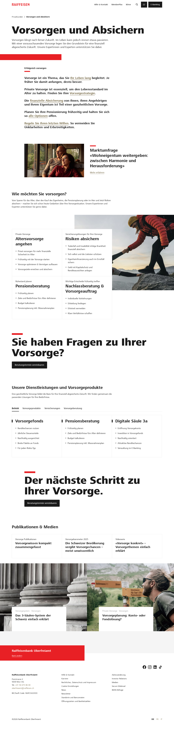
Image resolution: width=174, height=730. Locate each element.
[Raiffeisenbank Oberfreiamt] (21, 4)
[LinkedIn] (155, 667)
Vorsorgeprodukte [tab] (31, 408)
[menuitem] (101, 5)
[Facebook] (144, 667)
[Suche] (136, 5)
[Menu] (144, 5)
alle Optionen (38, 116)
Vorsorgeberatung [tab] (73, 408)
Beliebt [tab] (15, 408)
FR (157, 719)
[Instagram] (150, 667)
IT (161, 719)
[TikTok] (160, 667)
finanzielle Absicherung (46, 100)
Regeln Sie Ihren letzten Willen (46, 123)
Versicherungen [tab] (52, 408)
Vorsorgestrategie (82, 93)
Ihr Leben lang (80, 78)
